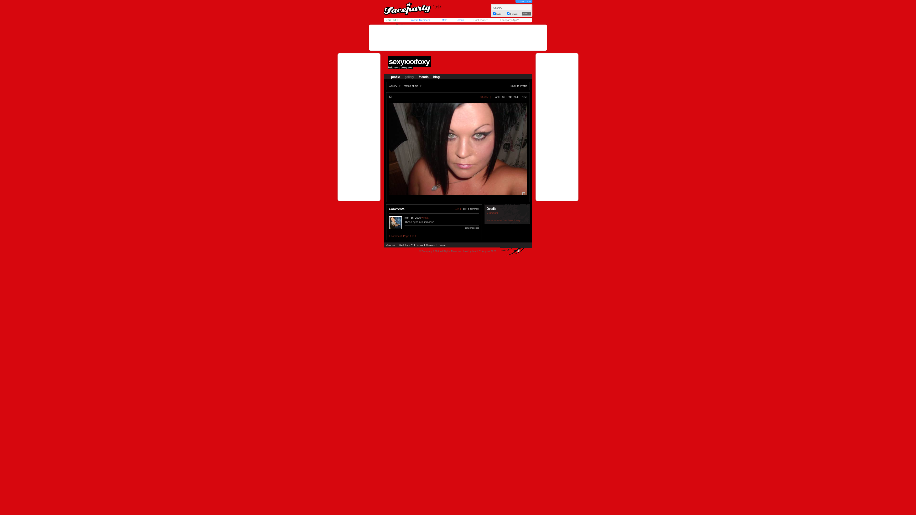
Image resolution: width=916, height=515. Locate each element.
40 (517, 97)
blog (436, 77)
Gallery (393, 85)
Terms (419, 245)
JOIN (529, 1)
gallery (409, 77)
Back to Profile (518, 85)
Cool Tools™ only (511, 220)
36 (503, 97)
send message (472, 228)
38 (510, 97)
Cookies (430, 245)
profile (395, 77)
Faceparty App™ (510, 20)
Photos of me (410, 85)
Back (497, 97)
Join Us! (390, 245)
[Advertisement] (458, 37)
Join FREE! (392, 20)
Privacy (443, 245)
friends (423, 77)
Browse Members (420, 20)
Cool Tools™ (481, 20)
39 (514, 97)
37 (507, 97)
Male (444, 20)
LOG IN (521, 1)
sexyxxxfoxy (409, 61)
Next (524, 97)
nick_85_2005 (413, 217)
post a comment (471, 209)
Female (460, 20)
